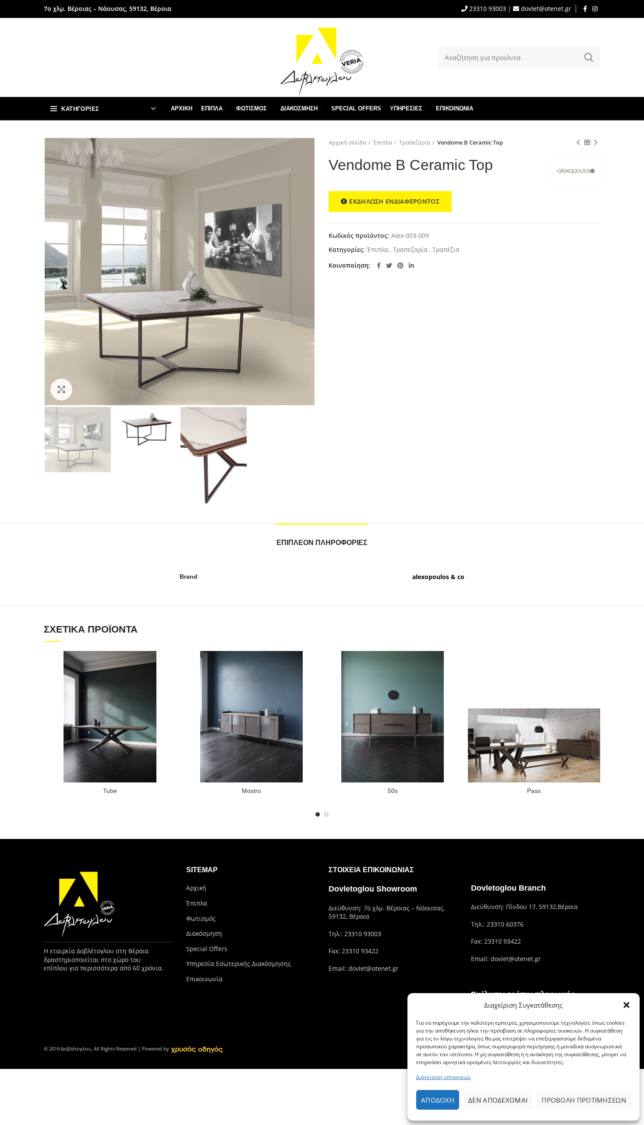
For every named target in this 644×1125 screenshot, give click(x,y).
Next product (595, 142)
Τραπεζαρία (414, 142)
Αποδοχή (437, 1100)
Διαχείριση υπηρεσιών (443, 1077)
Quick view (170, 665)
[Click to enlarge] (61, 389)
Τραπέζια (446, 250)
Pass (534, 790)
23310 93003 (486, 8)
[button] (626, 1005)
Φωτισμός (201, 918)
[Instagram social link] (595, 8)
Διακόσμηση (204, 933)
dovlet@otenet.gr (545, 8)
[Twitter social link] (389, 265)
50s (393, 790)
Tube (110, 790)
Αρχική (196, 888)
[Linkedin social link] (411, 265)
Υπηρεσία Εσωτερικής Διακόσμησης (238, 963)
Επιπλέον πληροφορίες (322, 542)
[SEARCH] (588, 57)
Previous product (578, 142)
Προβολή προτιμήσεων (583, 1100)
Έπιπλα (382, 142)
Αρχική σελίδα (347, 142)
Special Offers (206, 949)
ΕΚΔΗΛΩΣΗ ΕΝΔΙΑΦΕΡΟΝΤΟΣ (394, 201)
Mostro (251, 790)
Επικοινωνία (204, 979)
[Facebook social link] (585, 8)
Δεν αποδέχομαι (497, 1100)
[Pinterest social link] (400, 265)
